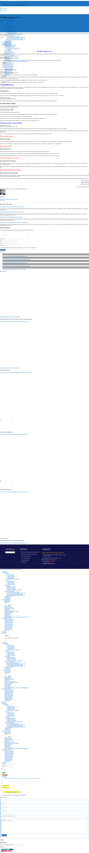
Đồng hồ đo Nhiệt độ (11, 30)
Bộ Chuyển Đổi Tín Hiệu (10, 35)
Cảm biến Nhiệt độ (11, 18)
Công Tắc (7, 24)
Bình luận (2, 238)
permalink (25, 188)
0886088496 (52, 561)
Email (1, 243)
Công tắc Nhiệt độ (10, 25)
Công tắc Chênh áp (11, 27)
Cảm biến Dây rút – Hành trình (13, 23)
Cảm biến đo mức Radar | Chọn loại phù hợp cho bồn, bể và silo (14, 262)
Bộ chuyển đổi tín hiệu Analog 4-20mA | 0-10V (16, 37)
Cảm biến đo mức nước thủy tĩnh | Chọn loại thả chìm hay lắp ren (14, 256)
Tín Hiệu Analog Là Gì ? (7, 41)
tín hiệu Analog (20, 60)
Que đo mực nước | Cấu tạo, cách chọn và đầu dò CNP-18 (13, 265)
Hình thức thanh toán (9, 72)
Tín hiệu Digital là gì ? (7, 42)
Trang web (2, 245)
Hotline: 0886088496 (6, 850)
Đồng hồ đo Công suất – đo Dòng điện (14, 589)
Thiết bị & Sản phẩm (9, 66)
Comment (27, 265)
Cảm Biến (7, 573)
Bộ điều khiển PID (8, 40)
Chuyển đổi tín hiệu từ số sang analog (12, 47)
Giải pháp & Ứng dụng (9, 65)
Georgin (10, 51)
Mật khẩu (2, 847)
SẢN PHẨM (5, 572)
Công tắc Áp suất (10, 26)
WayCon (10, 615)
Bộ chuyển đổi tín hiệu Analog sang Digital (13, 48)
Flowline (9, 605)
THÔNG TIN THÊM (6, 62)
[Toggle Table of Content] (1, 39)
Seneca (10, 600)
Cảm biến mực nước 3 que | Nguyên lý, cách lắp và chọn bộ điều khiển (16, 259)
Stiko (9, 59)
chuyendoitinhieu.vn (51, 563)
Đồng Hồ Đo (7, 29)
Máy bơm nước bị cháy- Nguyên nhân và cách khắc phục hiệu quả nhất (13, 222)
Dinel (9, 601)
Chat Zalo (4, 849)
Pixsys (9, 50)
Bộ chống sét (7, 597)
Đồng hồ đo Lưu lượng (11, 33)
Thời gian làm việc (8, 628)
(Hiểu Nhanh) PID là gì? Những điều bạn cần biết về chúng (11, 217)
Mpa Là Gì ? (2, 200)
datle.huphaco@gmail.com (51, 559)
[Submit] (2, 86)
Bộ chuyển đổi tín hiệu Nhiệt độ (13, 36)
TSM (8, 609)
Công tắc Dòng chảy (11, 28)
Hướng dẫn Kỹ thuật (9, 64)
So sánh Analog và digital (7, 43)
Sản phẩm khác (8, 598)
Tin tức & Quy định (8, 67)
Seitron (9, 613)
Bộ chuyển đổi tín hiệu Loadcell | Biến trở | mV (16, 39)
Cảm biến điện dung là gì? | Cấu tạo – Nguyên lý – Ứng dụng (12, 211)
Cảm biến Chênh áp (11, 21)
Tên (1, 240)
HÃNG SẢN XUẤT (6, 599)
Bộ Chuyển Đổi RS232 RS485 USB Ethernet (9, 199)
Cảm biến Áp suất (10, 575)
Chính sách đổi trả (8, 71)
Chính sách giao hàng (9, 68)
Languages (4, 777)
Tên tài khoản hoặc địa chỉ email (6, 844)
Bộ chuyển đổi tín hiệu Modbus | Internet (15, 38)
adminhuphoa (12, 20)
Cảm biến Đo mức (10, 22)
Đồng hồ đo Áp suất (11, 32)
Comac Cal (12, 54)
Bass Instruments (15, 55)
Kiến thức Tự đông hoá (9, 63)
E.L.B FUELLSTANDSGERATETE (21, 61)
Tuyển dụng (7, 74)
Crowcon (11, 56)
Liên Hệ (4, 631)
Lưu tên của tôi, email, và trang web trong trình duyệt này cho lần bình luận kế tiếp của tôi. (18, 247)
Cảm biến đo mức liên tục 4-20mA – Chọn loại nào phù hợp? (11, 206)
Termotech (12, 52)
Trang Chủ (4, 15)
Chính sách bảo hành (9, 625)
